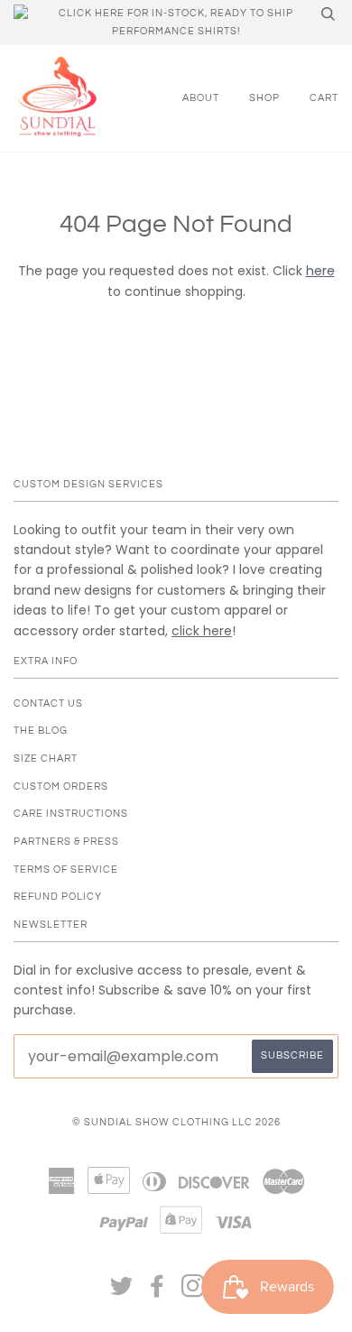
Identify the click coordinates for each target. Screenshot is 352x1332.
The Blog (41, 730)
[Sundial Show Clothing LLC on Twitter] (122, 1292)
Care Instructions (71, 814)
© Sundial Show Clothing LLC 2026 (176, 1122)
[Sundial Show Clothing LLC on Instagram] (193, 1292)
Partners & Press (66, 841)
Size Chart (46, 758)
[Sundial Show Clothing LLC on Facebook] (157, 1292)
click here (201, 631)
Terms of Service (66, 869)
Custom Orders (61, 786)
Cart (324, 98)
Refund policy (58, 897)
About (200, 98)
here (320, 271)
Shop (264, 98)
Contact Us (48, 703)
